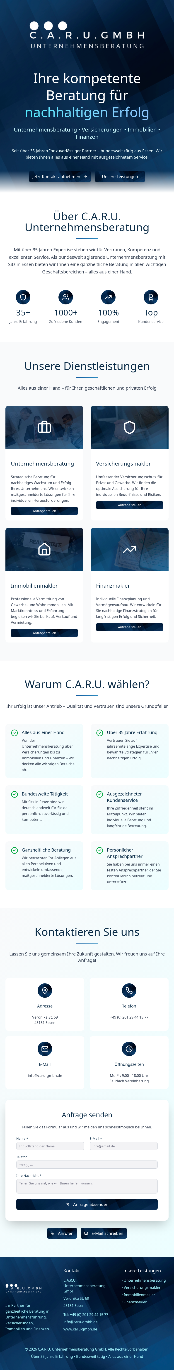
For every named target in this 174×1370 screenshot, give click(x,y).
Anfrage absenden (90, 1204)
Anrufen (65, 1233)
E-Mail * (96, 1138)
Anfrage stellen (44, 511)
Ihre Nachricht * (28, 1175)
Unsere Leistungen (120, 176)
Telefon (21, 1157)
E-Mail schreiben (107, 1233)
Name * (22, 1138)
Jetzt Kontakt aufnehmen (56, 176)
